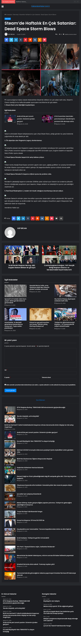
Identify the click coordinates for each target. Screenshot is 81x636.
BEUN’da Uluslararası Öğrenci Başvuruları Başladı (34, 459)
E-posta (7, 377)
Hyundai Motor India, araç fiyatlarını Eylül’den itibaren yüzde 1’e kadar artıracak (39, 287)
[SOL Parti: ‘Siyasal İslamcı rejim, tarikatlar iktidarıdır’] (10, 549)
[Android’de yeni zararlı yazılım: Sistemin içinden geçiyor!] (10, 118)
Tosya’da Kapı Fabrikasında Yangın (29, 512)
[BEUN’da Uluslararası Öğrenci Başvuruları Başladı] (10, 461)
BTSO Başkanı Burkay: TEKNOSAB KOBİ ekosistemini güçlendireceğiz (41, 407)
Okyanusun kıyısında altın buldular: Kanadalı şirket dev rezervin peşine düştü (44, 485)
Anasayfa (9, 14)
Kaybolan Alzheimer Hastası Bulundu (30, 468)
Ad (6, 370)
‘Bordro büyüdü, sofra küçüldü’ (28, 416)
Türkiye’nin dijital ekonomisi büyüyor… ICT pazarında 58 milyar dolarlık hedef (64, 324)
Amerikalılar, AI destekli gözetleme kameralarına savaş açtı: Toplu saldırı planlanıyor (14, 325)
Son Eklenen (40, 400)
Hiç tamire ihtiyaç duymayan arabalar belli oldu (64, 300)
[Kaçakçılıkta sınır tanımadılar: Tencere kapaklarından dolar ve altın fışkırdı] (10, 532)
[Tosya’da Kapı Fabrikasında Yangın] (10, 514)
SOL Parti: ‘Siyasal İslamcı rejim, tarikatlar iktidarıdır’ (36, 547)
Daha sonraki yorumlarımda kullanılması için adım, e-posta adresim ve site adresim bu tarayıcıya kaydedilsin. (41, 385)
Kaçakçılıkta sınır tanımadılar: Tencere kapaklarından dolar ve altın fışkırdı (44, 529)
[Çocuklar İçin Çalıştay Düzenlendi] (10, 496)
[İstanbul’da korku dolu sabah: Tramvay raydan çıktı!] (10, 567)
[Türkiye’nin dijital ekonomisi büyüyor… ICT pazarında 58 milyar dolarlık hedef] (65, 314)
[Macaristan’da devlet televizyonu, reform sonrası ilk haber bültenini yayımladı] (10, 558)
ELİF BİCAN (11, 34)
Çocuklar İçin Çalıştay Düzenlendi (29, 494)
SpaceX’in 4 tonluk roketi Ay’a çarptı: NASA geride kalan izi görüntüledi (15, 301)
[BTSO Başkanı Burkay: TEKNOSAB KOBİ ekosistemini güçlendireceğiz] (10, 410)
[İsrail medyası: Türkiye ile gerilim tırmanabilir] (10, 540)
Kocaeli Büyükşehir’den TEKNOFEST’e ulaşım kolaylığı (36, 441)
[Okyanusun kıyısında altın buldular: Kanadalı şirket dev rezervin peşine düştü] (10, 488)
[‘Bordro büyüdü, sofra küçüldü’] (10, 419)
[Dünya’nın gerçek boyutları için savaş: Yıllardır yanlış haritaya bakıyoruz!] (41, 314)
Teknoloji (15, 14)
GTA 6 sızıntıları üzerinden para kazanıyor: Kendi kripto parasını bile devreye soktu (64, 118)
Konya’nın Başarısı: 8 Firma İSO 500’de (30, 520)
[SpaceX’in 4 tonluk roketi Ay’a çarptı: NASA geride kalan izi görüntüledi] (16, 291)
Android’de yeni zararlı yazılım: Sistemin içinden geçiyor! (26, 118)
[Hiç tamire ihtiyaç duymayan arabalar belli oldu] (65, 291)
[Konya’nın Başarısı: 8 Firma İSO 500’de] (10, 523)
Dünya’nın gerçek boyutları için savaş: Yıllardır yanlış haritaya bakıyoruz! (39, 324)
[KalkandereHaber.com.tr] (40, 6)
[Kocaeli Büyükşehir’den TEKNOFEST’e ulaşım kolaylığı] (10, 444)
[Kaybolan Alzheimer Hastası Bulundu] (10, 470)
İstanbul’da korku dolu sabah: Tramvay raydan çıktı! (36, 564)
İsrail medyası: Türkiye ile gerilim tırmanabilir (33, 538)
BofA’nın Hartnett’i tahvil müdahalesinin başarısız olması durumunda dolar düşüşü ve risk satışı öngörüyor (48, 1)
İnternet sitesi (46, 377)
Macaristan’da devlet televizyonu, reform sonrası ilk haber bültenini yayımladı (45, 555)
